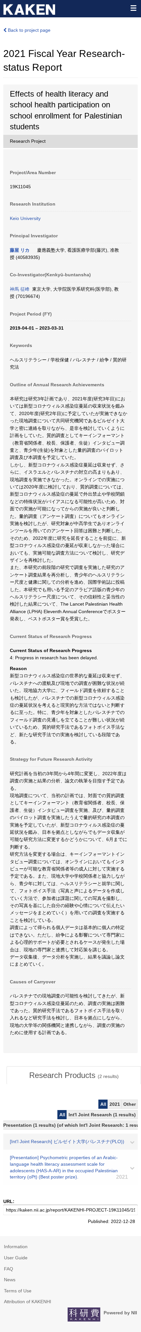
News (9, 1279)
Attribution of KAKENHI (27, 1301)
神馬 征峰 (20, 289)
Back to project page (28, 30)
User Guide (16, 1257)
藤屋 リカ (20, 250)
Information (16, 1246)
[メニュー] (133, 7)
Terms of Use (17, 1290)
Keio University (25, 218)
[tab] (74, 1075)
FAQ (8, 1268)
